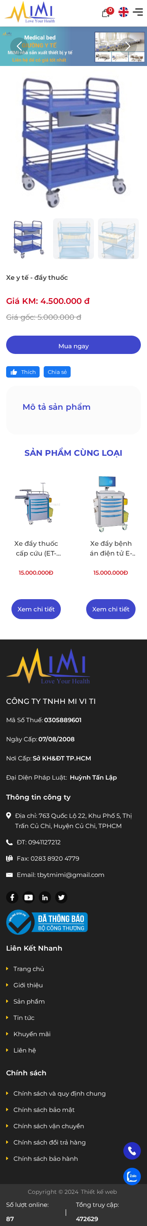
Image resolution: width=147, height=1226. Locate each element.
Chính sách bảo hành (45, 1158)
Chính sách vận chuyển (48, 1126)
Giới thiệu (28, 985)
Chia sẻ (57, 372)
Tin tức (23, 1018)
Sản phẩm (29, 1001)
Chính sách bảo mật (44, 1110)
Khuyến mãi (32, 1034)
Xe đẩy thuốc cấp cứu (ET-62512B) (36, 549)
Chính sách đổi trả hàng (49, 1142)
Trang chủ (28, 969)
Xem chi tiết (36, 609)
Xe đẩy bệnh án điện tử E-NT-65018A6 (111, 549)
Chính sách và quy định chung (59, 1093)
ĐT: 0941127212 (39, 842)
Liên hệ (24, 1050)
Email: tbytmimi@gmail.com (61, 875)
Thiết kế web (99, 1191)
